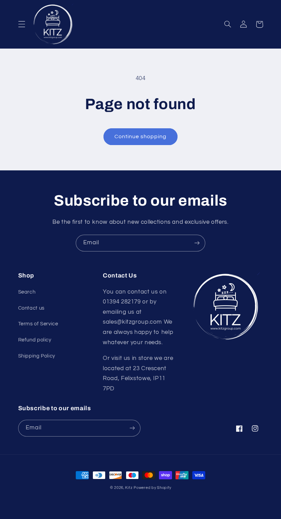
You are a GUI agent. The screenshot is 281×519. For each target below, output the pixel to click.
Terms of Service (38, 323)
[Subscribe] (197, 243)
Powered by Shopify (152, 488)
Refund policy (34, 339)
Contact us (31, 308)
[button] (21, 24)
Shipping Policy (36, 356)
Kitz (128, 488)
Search (27, 292)
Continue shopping (140, 136)
